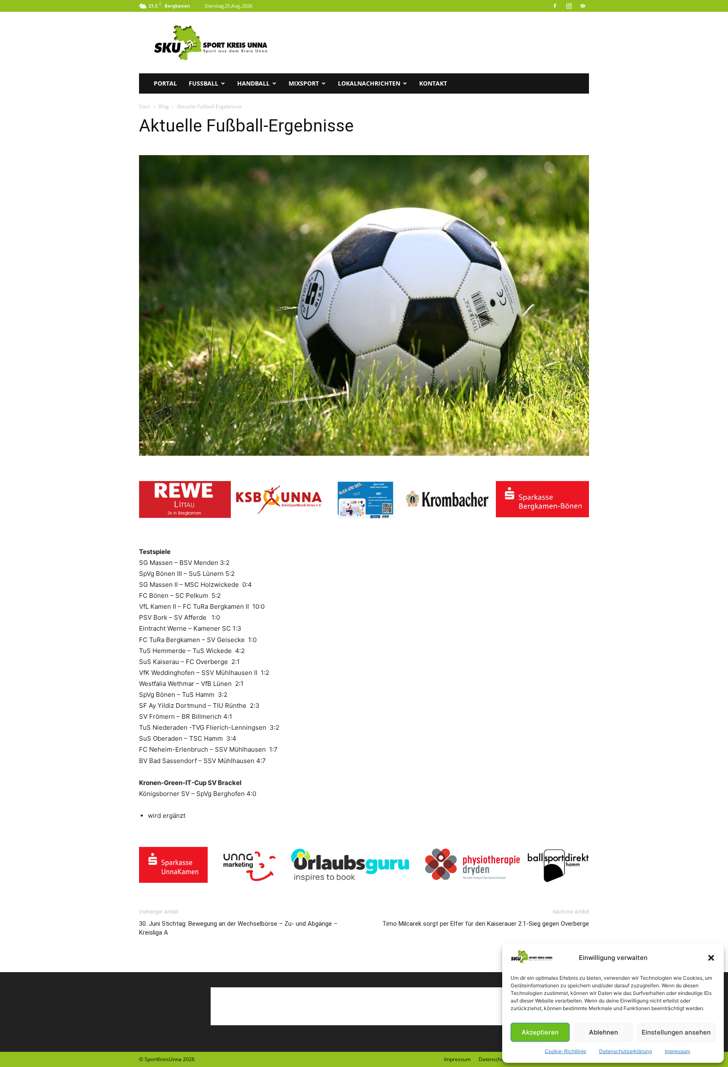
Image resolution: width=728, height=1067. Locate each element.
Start (144, 106)
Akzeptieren (540, 1032)
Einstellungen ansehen (676, 1032)
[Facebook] (555, 6)
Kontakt (433, 83)
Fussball (203, 83)
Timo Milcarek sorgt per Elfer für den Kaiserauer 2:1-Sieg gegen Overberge (485, 923)
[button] (711, 958)
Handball (253, 83)
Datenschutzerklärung (625, 1051)
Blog (163, 106)
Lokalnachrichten (369, 83)
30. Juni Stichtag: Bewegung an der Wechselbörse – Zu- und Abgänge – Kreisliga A (238, 928)
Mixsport (304, 83)
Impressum (677, 1051)
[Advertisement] (435, 43)
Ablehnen (603, 1032)
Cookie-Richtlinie (565, 1051)
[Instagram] (568, 6)
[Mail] (582, 6)
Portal (165, 83)
